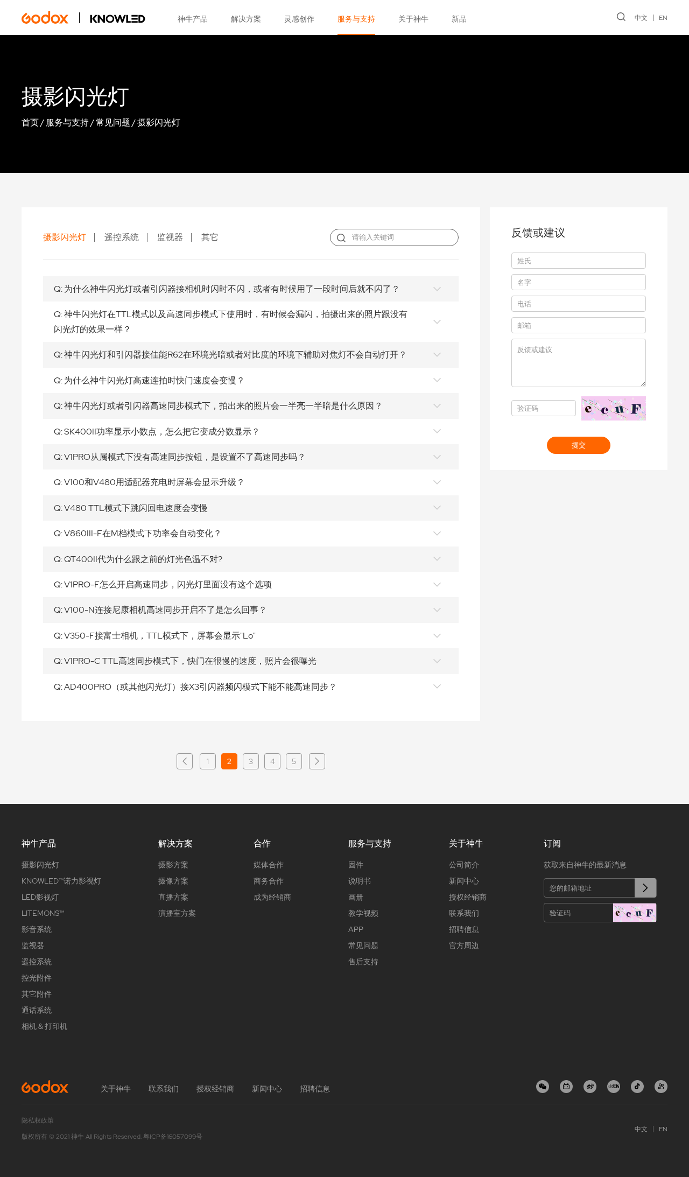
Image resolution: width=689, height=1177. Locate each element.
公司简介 (464, 865)
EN (663, 18)
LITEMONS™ (43, 913)
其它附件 (37, 994)
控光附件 (37, 978)
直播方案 (173, 897)
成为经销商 (272, 897)
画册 (355, 897)
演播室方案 (177, 913)
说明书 (359, 881)
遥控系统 (121, 237)
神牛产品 (193, 19)
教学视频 (363, 913)
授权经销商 (468, 897)
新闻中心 (464, 881)
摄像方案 (173, 881)
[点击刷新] (634, 912)
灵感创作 (299, 19)
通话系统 (37, 1010)
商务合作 (269, 881)
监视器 (170, 237)
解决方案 (246, 19)
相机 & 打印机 (44, 1026)
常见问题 (113, 122)
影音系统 (37, 929)
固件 (355, 865)
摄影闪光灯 (158, 122)
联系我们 (464, 913)
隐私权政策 (38, 1120)
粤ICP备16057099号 (172, 1136)
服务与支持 (356, 19)
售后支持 (363, 961)
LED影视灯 (40, 897)
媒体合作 (269, 865)
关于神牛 (413, 19)
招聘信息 (464, 929)
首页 (30, 122)
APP (355, 929)
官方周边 (464, 945)
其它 (210, 237)
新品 (459, 19)
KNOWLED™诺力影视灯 (61, 881)
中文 (641, 18)
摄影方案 (173, 865)
